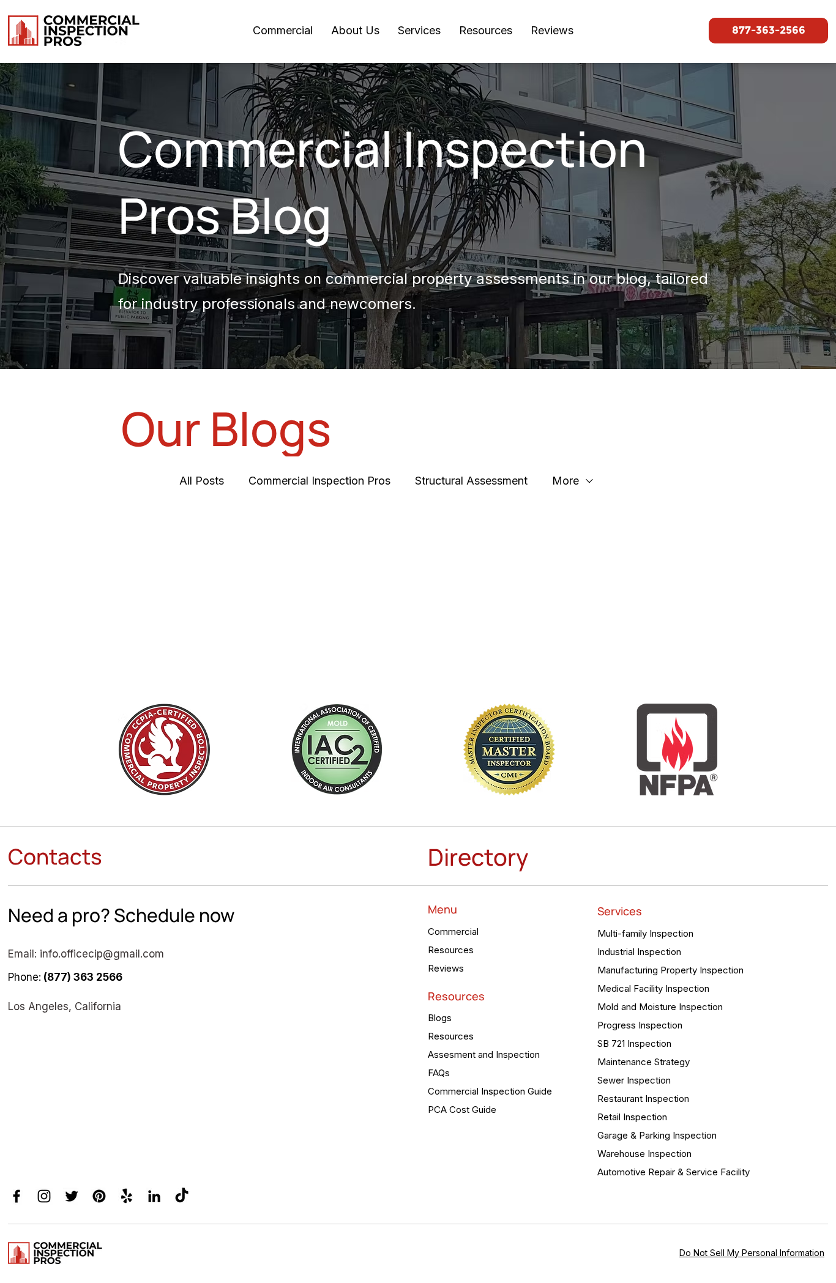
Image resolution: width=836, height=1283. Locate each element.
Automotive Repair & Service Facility (671, 1172)
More (565, 480)
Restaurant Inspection (643, 1098)
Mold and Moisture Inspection (660, 1007)
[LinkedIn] (154, 1196)
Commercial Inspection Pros (319, 480)
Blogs (440, 1018)
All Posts (201, 480)
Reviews (446, 968)
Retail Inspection (632, 1117)
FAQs (439, 1073)
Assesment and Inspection (484, 1054)
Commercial (453, 931)
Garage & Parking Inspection (657, 1135)
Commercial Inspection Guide (490, 1091)
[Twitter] (71, 1196)
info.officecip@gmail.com (102, 954)
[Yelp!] (126, 1196)
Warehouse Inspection (644, 1153)
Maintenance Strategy (643, 1062)
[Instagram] (44, 1196)
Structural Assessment (471, 480)
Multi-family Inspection (645, 933)
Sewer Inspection (634, 1080)
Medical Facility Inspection (653, 988)
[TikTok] (181, 1196)
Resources (451, 950)
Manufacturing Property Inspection (670, 970)
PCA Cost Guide (462, 1109)
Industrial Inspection (639, 952)
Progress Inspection (639, 1025)
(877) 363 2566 (82, 977)
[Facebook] (16, 1196)
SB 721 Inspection (634, 1043)
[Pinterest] (99, 1196)
